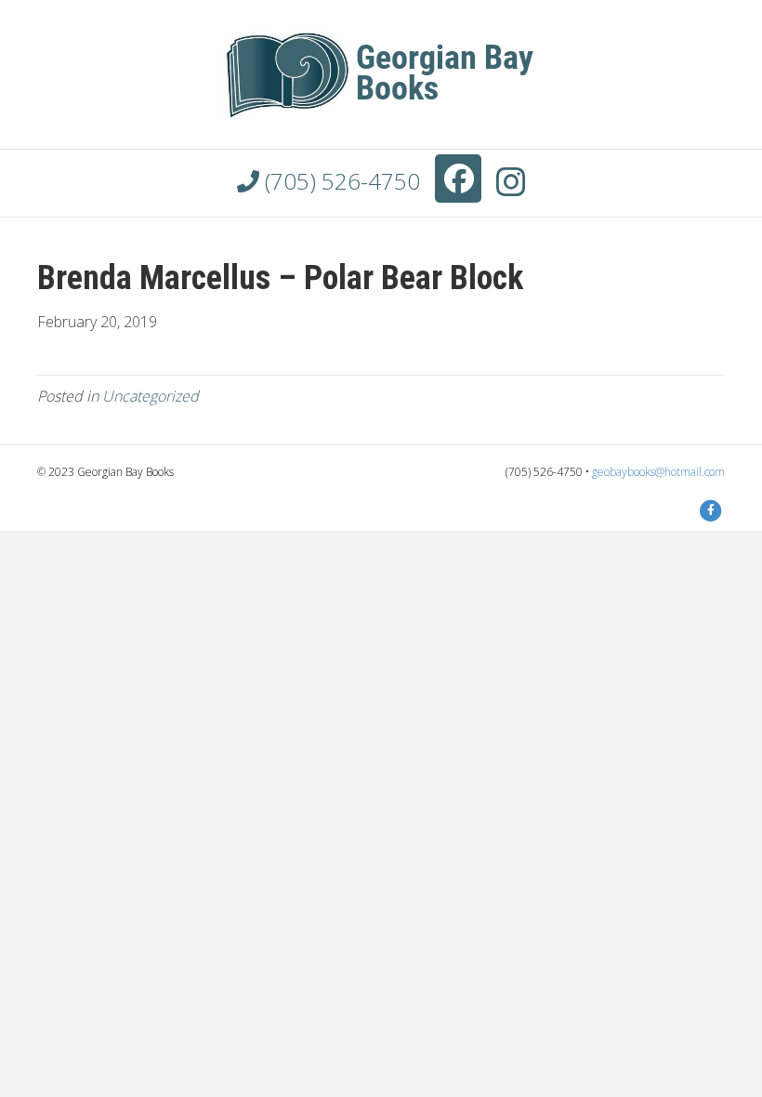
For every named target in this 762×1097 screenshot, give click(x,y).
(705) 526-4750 (339, 180)
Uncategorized (150, 396)
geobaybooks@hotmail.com (658, 472)
